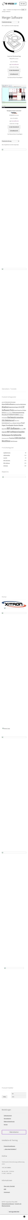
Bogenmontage (13, 407)
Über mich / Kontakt (9, 1186)
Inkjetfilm (19, 417)
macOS (5, 458)
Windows (6, 465)
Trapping (11, 438)
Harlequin (11, 417)
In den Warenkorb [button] (14, 70)
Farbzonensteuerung (18, 412)
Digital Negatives (18, 410)
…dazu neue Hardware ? (10, 1149)
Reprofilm (4, 428)
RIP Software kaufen (16, 431)
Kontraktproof (6, 423)
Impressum (7, 1192)
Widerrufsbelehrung (9, 1121)
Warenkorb (22, 1216)
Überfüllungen (13, 441)
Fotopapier (4, 417)
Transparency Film (5, 438)
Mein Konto (4, 1217)
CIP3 (19, 407)
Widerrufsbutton (14, 1132)
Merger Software (17, 423)
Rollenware (6, 435)
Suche (14, 1217)
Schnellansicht (14, 74)
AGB (5, 1189)
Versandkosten (15, 64)
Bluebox (5, 407)
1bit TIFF (3, 402)
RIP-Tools (21, 428)
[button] (14, 77)
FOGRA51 (16, 414)
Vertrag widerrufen (14, 1211)
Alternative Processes (10, 402)
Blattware (23, 404)
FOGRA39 (11, 414)
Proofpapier (10, 425)
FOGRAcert (21, 414)
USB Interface (19, 438)
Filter (4, 1096)
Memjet (11, 423)
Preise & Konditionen (9, 1146)
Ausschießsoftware (8, 404)
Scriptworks (16, 435)
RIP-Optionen (7, 460)
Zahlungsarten (8, 1115)
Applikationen (7, 452)
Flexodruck (5, 414)
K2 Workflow (17, 420)
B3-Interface (17, 404)
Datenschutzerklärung (8, 1204)
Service (6, 1124)
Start (4, 9)
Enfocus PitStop (9, 412)
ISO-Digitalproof (8, 420)
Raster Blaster (18, 425)
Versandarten (7, 1118)
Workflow (6, 441)
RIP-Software (13, 428)
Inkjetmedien (7, 455)
